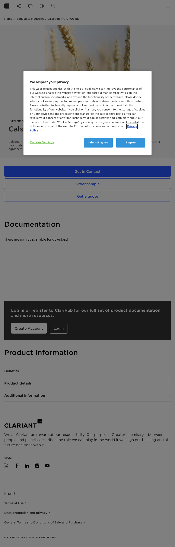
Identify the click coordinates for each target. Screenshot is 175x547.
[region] (87, 113)
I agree (131, 143)
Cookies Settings (42, 142)
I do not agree (98, 143)
